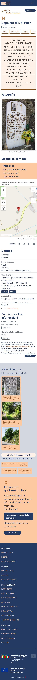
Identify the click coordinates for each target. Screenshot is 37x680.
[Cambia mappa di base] (3, 202)
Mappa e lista (7, 552)
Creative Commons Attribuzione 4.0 (18, 346)
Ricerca (4, 557)
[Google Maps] (24, 244)
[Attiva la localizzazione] (3, 208)
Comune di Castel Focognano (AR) (14, 464)
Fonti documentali (9, 607)
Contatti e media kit (10, 620)
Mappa (25, 31)
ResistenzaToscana (12, 308)
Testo (5, 31)
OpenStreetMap (26, 236)
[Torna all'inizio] (33, 656)
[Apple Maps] (29, 244)
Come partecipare (9, 629)
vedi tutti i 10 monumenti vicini (18, 455)
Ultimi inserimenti (9, 561)
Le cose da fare (8, 638)
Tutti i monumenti (24, 471)
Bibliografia (6, 611)
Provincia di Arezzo (9, 471)
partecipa (13, 533)
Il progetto (6, 589)
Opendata (5, 602)
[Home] (5, 3)
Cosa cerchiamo (8, 634)
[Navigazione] (33, 3)
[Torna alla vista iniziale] (33, 200)
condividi (29, 10)
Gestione (5, 643)
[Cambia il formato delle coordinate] (13, 275)
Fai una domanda (9, 598)
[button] (27, 152)
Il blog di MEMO (8, 593)
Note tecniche (7, 615)
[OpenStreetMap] (19, 244)
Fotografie (15, 31)
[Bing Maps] (34, 244)
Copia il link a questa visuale (27, 239)
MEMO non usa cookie (17, 677)
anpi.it (12, 662)
